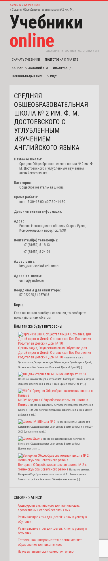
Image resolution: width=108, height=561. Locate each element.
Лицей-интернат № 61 (70, 374)
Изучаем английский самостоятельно (45, 552)
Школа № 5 (47, 422)
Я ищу (52, 76)
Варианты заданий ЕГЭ (30, 68)
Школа (37, 439)
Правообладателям (27, 76)
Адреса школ (32, 5)
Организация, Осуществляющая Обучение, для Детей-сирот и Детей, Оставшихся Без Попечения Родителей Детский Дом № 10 (54, 352)
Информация (63, 68)
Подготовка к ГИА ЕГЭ (61, 60)
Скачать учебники (26, 60)
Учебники (16, 5)
